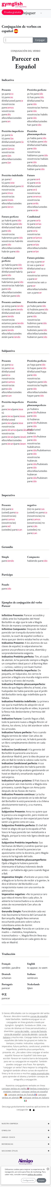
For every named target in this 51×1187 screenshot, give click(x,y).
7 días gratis (25, 609)
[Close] (46, 553)
